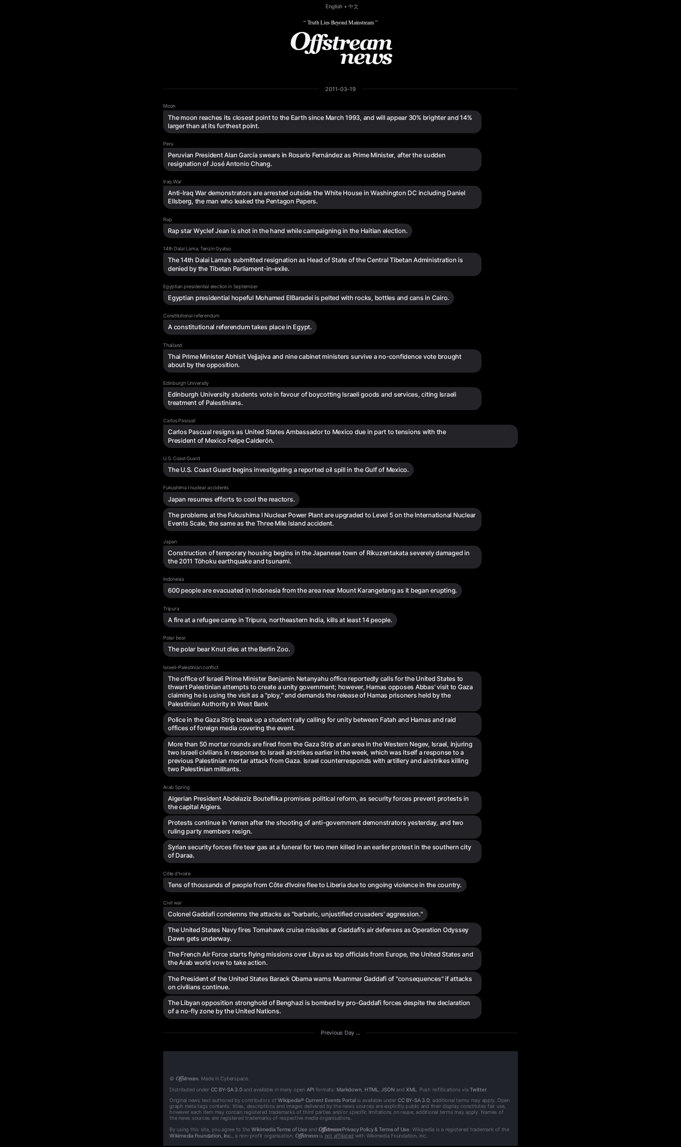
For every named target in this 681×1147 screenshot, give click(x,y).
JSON (387, 1090)
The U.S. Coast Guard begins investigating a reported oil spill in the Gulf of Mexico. (288, 470)
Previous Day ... (340, 1032)
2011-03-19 (340, 89)
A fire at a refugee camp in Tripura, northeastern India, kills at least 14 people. (280, 620)
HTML (371, 1090)
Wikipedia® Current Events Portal (316, 1100)
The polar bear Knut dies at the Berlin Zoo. (229, 649)
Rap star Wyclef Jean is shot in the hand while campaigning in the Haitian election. (287, 231)
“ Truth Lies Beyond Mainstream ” (340, 22)
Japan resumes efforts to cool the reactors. (231, 499)
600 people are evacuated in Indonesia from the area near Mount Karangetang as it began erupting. (312, 590)
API (310, 1090)
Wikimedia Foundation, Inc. (200, 1136)
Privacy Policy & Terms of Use (363, 1129)
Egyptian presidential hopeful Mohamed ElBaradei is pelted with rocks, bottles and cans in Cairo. (308, 298)
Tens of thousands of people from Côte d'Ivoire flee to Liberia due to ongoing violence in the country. (315, 885)
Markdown (349, 1090)
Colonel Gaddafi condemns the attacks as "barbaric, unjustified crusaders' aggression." (295, 914)
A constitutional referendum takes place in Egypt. (240, 327)
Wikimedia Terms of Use (279, 1129)
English (334, 6)
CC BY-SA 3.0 (226, 1090)
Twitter (478, 1090)
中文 (353, 6)
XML (411, 1090)
